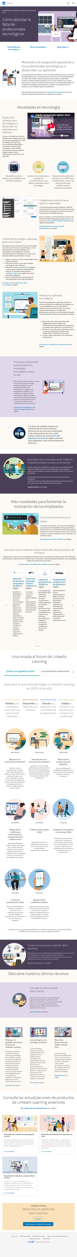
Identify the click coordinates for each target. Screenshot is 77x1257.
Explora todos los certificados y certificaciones (35, 564)
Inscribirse (9, 1085)
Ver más (38, 1219)
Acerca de (14, 1236)
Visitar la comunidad (35, 963)
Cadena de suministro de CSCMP (44, 582)
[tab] (22, 672)
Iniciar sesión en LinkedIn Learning (38, 1224)
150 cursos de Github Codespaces (59, 221)
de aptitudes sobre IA (18, 272)
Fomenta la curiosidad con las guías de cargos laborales (24, 408)
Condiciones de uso (34, 1239)
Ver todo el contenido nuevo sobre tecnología (14, 284)
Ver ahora (33, 1082)
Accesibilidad (46, 1239)
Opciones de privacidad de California (57, 1236)
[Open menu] (73, 3)
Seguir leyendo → (34, 487)
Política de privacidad (39, 1236)
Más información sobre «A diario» (52, 539)
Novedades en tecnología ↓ (13, 48)
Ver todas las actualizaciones (34, 1108)
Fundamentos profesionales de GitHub (59, 582)
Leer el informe (35, 1012)
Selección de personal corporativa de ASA (18, 582)
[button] (6, 605)
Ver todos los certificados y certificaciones (54, 344)
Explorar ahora (60, 1075)
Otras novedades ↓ (38, 47)
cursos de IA (22, 267)
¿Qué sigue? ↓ (63, 47)
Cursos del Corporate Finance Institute (30, 582)
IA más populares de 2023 (44, 436)
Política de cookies (25, 1236)
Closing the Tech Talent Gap (57, 92)
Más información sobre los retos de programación (51, 227)
